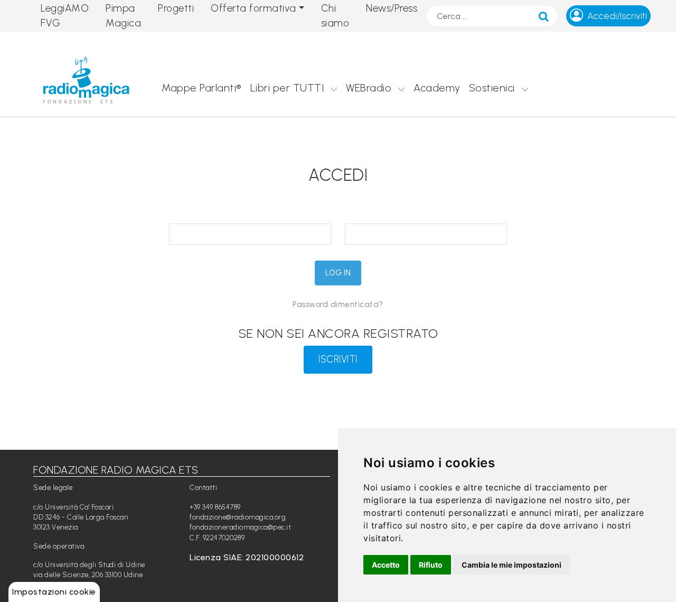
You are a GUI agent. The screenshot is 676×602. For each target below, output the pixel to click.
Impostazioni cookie (54, 592)
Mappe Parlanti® (202, 87)
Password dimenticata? (338, 304)
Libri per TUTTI (287, 87)
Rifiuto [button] (431, 564)
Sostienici (492, 87)
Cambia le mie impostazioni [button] (511, 564)
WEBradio (368, 87)
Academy (437, 87)
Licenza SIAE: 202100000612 (247, 557)
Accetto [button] (386, 564)
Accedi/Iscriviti (617, 16)
